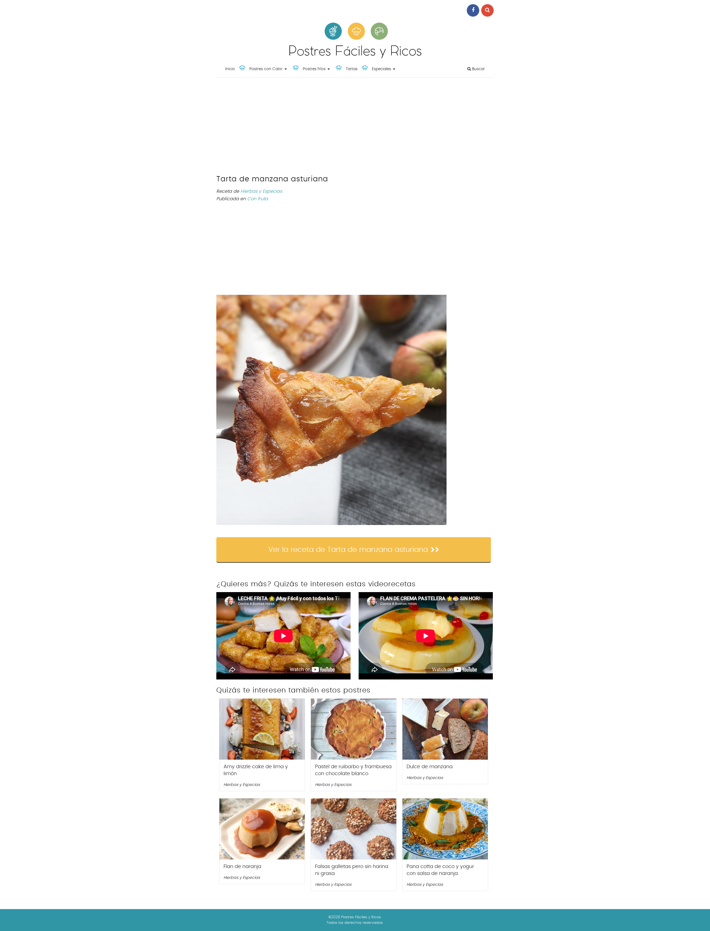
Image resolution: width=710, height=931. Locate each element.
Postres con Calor (266, 69)
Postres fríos (314, 69)
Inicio (230, 69)
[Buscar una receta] (487, 10)
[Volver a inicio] (355, 57)
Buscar (478, 69)
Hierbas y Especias (261, 191)
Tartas (351, 69)
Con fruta (257, 199)
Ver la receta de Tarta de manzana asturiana (348, 549)
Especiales (381, 69)
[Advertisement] (355, 127)
